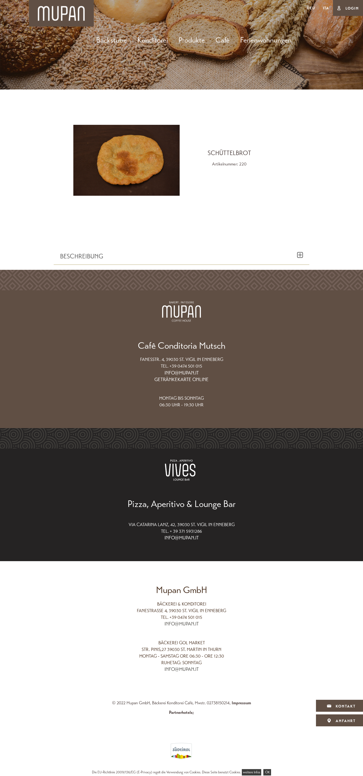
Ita (326, 8)
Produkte (192, 40)
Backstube (111, 40)
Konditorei (152, 40)
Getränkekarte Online (181, 379)
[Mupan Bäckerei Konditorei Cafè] (61, 13)
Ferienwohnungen (266, 40)
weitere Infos (251, 772)
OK (267, 772)
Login (352, 8)
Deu (311, 8)
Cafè (223, 40)
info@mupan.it (181, 373)
